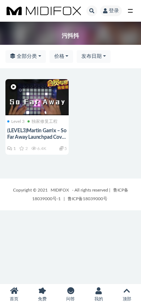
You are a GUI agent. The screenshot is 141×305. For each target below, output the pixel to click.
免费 (42, 299)
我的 (98, 299)
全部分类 (26, 56)
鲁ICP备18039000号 (87, 199)
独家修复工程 (44, 121)
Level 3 (18, 121)
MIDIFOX (60, 190)
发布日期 (91, 56)
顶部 (127, 299)
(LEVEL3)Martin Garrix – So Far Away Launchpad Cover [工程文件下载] (37, 137)
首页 (14, 299)
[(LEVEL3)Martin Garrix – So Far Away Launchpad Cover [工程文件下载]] (37, 101)
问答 (70, 299)
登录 (114, 10)
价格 (59, 56)
